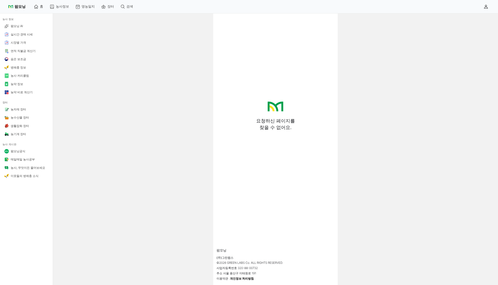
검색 (129, 6)
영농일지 (88, 6)
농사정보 (62, 6)
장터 (110, 6)
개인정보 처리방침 (242, 278)
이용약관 (222, 278)
